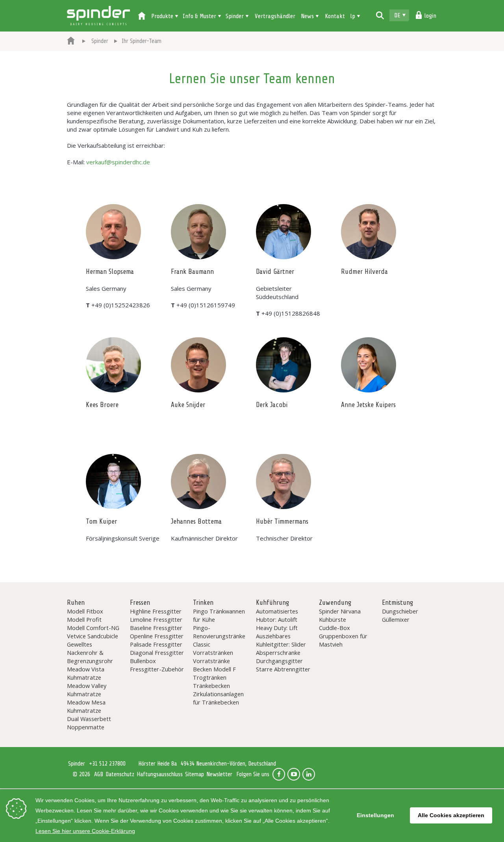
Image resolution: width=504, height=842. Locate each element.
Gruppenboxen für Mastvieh (343, 640)
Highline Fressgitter (156, 611)
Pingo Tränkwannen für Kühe (219, 615)
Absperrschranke (278, 652)
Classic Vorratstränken (213, 648)
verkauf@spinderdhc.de (118, 162)
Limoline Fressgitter (156, 619)
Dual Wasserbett (89, 719)
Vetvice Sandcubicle (92, 636)
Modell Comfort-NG (93, 628)
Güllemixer (396, 619)
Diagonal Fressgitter (157, 652)
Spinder (98, 16)
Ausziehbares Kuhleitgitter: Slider (281, 640)
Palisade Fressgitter (156, 644)
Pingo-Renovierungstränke (219, 632)
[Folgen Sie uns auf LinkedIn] (308, 774)
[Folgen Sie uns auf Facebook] (278, 774)
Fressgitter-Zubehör (157, 669)
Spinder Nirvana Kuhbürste (340, 615)
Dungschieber (400, 611)
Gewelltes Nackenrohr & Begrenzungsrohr (90, 652)
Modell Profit (84, 619)
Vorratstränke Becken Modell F (214, 665)
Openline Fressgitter (156, 636)
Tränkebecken (211, 686)
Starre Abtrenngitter (283, 669)
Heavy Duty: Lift (277, 628)
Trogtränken (209, 677)
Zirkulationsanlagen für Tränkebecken (218, 698)
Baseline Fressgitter (156, 628)
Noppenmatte (85, 727)
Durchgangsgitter (279, 661)
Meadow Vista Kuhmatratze (85, 673)
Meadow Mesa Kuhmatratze (86, 706)
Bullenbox (143, 661)
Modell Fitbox (85, 611)
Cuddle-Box (334, 628)
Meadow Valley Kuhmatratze (86, 690)
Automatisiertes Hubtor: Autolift (277, 615)
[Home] (142, 16)
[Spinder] (71, 41)
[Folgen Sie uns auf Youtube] (293, 774)
